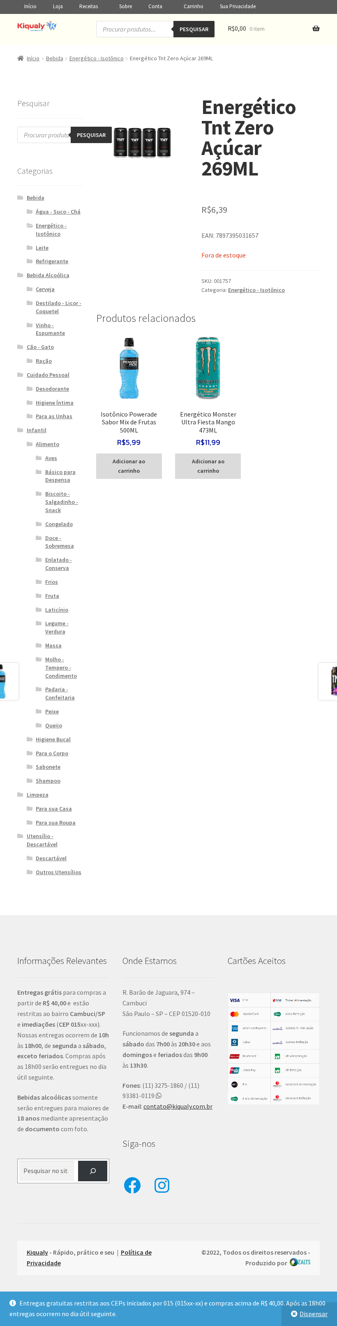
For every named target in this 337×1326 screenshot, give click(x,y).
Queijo (53, 725)
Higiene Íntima (55, 402)
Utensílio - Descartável (42, 840)
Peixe (52, 711)
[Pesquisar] (92, 1171)
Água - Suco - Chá (58, 211)
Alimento (47, 444)
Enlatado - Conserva (58, 564)
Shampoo (48, 780)
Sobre (125, 6)
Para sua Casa (54, 808)
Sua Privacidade (238, 6)
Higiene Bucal (53, 739)
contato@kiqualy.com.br (177, 1106)
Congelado (59, 524)
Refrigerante (52, 261)
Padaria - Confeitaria (60, 693)
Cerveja (45, 289)
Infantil (36, 430)
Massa (53, 645)
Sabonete (48, 766)
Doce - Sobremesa (59, 542)
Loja (58, 6)
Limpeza (37, 794)
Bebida (54, 58)
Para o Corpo (52, 753)
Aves (51, 458)
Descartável (51, 858)
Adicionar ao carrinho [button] (129, 466)
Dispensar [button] (314, 1314)
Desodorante (52, 388)
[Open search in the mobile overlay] (155, 29)
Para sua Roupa (56, 822)
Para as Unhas (54, 416)
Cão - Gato (40, 347)
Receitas (88, 6)
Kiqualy (37, 1252)
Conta (155, 6)
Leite (42, 247)
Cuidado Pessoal (48, 374)
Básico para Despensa (60, 476)
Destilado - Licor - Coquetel (58, 307)
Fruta (52, 595)
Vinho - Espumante (50, 329)
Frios (51, 582)
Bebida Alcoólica (48, 275)
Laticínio (56, 609)
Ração (44, 361)
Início (30, 6)
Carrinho (193, 6)
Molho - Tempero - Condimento (61, 667)
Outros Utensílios (58, 872)
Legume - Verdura (57, 627)
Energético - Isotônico (96, 58)
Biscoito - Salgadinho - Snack (61, 502)
